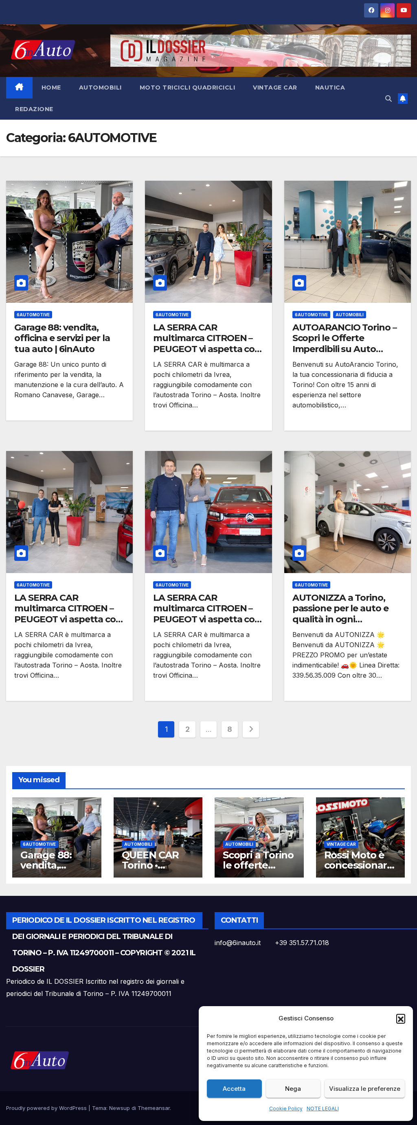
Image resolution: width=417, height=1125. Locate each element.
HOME (51, 87)
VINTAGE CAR (275, 87)
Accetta (234, 1088)
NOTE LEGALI (323, 1108)
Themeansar (154, 1108)
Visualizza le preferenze (364, 1088)
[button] (401, 1018)
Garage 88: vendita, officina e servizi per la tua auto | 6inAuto (62, 338)
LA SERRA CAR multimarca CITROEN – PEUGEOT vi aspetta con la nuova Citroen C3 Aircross (207, 349)
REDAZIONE (34, 109)
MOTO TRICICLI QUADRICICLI (187, 87)
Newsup (119, 1108)
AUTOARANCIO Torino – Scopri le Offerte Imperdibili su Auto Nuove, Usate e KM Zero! (345, 343)
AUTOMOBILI (100, 87)
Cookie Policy (286, 1108)
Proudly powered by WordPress (47, 1108)
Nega (293, 1088)
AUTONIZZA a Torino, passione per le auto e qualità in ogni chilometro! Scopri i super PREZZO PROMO (342, 619)
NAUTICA (330, 87)
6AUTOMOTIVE (33, 314)
